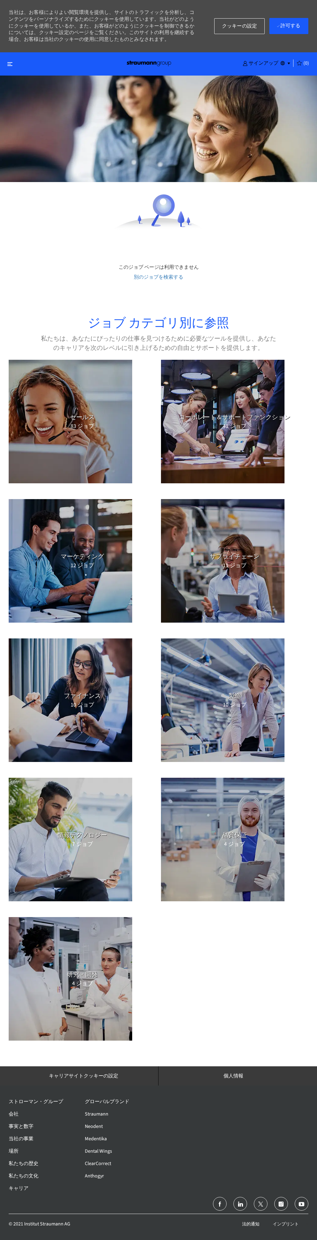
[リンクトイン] (240, 1204)
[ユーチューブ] (301, 1204)
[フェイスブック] (220, 1204)
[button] (260, 62)
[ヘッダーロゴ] (148, 63)
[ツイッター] (260, 1204)
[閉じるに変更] (9, 64)
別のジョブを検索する (158, 277)
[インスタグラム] (281, 1204)
